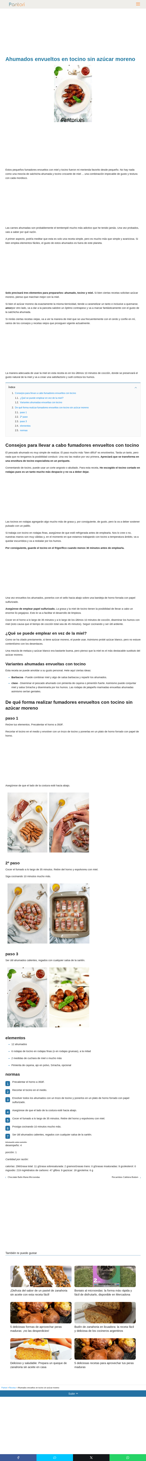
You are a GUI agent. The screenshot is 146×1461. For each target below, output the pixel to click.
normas (24, 430)
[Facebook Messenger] (54, 1457)
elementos (25, 426)
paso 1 (23, 412)
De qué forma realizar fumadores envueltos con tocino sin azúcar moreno (52, 407)
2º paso (24, 417)
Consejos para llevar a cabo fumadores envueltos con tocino (45, 393)
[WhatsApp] (128, 1457)
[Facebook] (18, 1457)
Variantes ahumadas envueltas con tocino (41, 402)
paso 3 (23, 421)
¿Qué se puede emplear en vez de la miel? (41, 398)
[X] (91, 1457)
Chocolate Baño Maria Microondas (24, 1177)
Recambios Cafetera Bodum (125, 1177)
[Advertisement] (73, 33)
